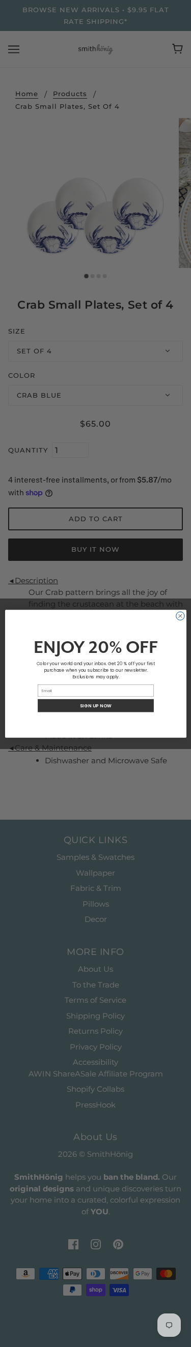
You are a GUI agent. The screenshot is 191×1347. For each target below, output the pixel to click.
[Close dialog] (180, 616)
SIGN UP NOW (95, 705)
